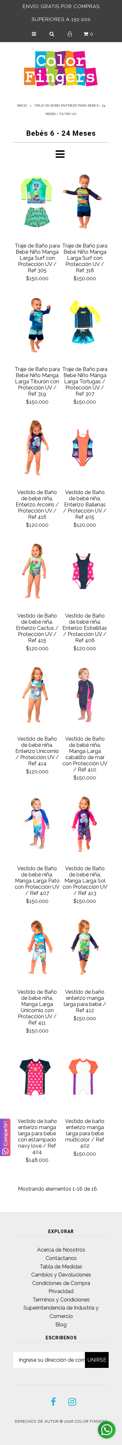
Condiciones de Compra (61, 1283)
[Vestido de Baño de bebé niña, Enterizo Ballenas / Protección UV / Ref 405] (85, 448)
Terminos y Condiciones (61, 1300)
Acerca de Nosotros (61, 1250)
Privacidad (61, 1291)
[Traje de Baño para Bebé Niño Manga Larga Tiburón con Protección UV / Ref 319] (37, 325)
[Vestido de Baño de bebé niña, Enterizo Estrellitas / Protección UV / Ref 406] (85, 572)
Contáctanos (61, 1258)
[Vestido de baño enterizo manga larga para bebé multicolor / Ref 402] (85, 1077)
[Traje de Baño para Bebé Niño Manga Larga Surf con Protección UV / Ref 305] (37, 202)
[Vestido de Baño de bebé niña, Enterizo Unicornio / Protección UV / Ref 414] (37, 695)
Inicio (22, 105)
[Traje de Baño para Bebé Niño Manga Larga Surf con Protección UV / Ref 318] (85, 202)
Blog (61, 1325)
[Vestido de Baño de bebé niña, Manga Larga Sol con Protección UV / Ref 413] (85, 825)
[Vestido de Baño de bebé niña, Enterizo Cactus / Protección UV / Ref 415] (37, 572)
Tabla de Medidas (61, 1267)
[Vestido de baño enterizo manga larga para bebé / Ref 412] (85, 948)
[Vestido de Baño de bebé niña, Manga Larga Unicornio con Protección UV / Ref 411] (37, 948)
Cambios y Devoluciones (61, 1275)
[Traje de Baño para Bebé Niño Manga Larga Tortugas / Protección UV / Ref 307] (85, 325)
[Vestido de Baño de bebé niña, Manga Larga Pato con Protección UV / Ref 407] (37, 825)
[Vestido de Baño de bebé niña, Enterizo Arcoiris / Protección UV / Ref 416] (37, 448)
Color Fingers (91, 1421)
